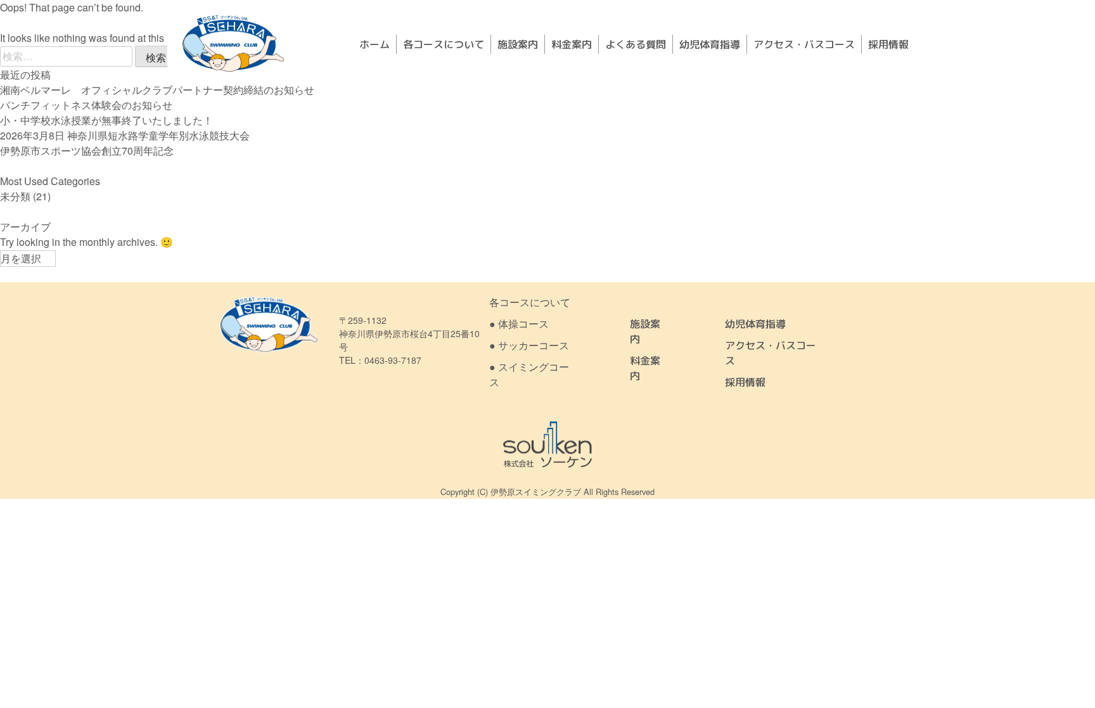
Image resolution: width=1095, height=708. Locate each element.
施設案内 (517, 44)
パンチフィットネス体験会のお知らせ (86, 105)
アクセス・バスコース (804, 44)
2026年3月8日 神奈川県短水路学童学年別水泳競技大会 (125, 135)
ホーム (374, 44)
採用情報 (888, 44)
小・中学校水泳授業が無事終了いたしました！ (106, 120)
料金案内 (571, 44)
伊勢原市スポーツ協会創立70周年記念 (87, 150)
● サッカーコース (529, 345)
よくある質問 (635, 44)
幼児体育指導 (709, 44)
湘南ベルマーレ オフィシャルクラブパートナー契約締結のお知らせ (157, 89)
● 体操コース (519, 323)
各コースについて (443, 44)
